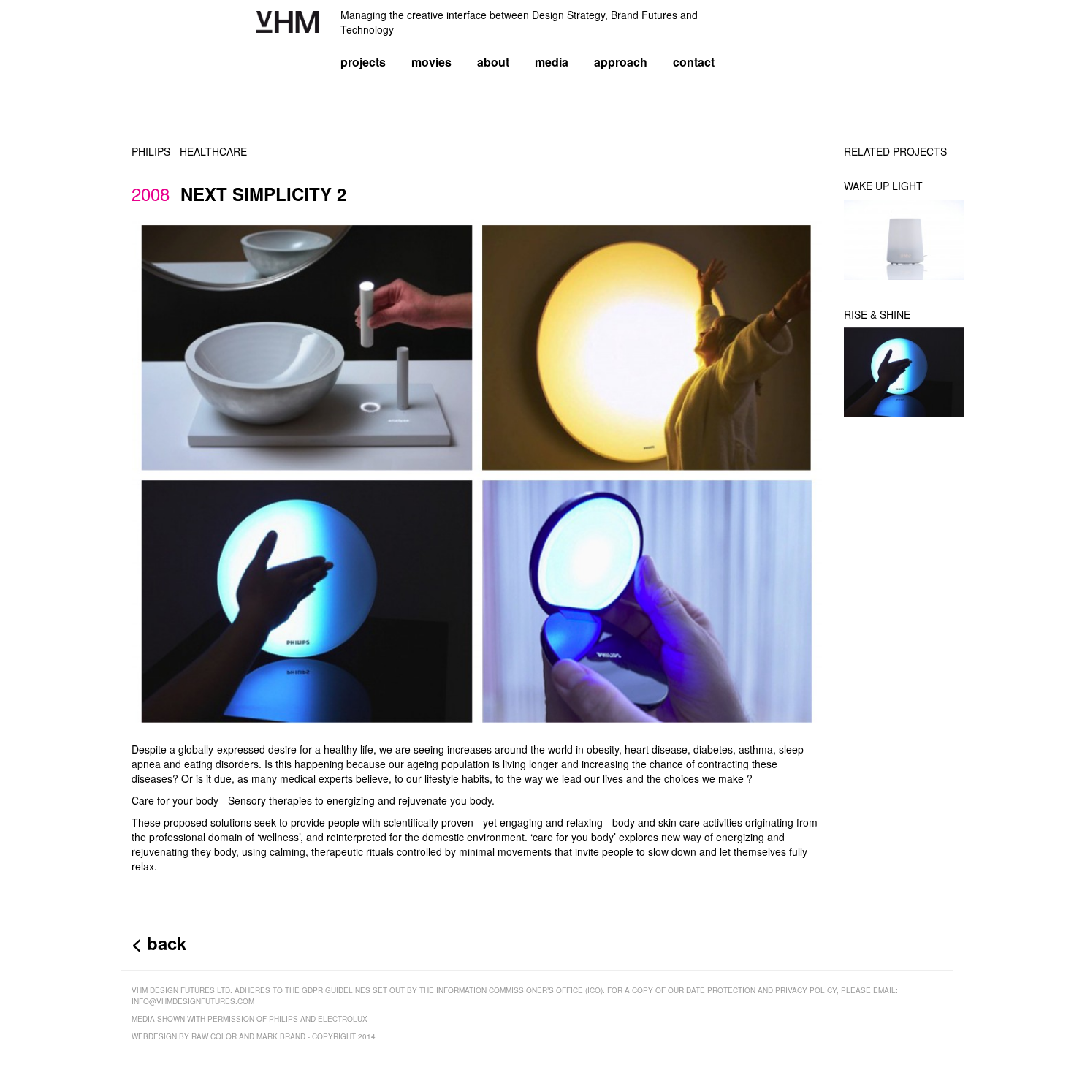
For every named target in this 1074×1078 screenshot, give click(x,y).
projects (363, 61)
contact (694, 61)
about (493, 61)
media (551, 61)
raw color (214, 1036)
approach (620, 61)
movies (431, 61)
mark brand (280, 1036)
